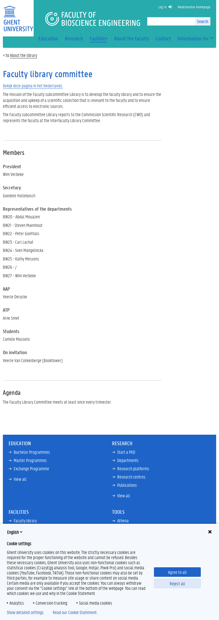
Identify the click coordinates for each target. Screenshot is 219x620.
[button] (193, 38)
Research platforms (133, 468)
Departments (128, 460)
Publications (127, 485)
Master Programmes (30, 460)
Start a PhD (126, 452)
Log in (162, 6)
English (13, 532)
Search (202, 21)
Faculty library (25, 520)
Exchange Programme (31, 468)
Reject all (177, 583)
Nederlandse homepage (194, 6)
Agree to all (177, 572)
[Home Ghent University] (18, 15)
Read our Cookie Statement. (75, 612)
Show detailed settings (25, 612)
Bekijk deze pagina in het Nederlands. (33, 86)
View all (20, 479)
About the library (23, 55)
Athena (123, 520)
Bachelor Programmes (32, 452)
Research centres (131, 477)
